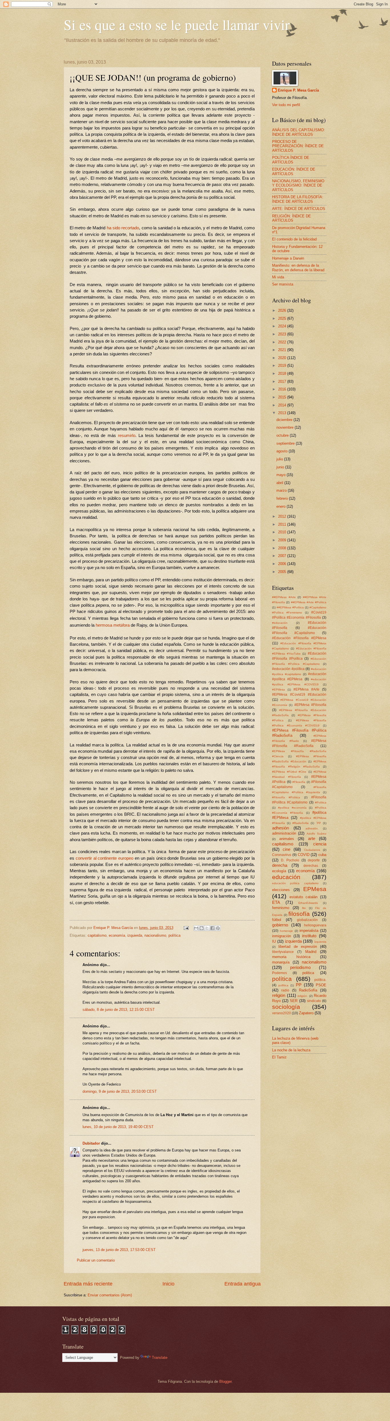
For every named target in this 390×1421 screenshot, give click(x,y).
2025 (282, 318)
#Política (320, 802)
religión (278, 995)
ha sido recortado (123, 228)
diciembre (284, 420)
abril (280, 483)
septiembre (286, 443)
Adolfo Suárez (316, 833)
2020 (282, 358)
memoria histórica (291, 957)
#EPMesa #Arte (306, 689)
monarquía (281, 962)
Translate (159, 1357)
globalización (307, 920)
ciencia (319, 843)
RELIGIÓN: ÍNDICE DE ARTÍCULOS (291, 218)
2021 (282, 350)
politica (308, 973)
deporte (314, 860)
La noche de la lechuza (291, 1050)
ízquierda (320, 941)
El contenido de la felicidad (294, 239)
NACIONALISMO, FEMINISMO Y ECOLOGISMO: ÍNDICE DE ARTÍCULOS (298, 185)
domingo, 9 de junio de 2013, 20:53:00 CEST (120, 1091)
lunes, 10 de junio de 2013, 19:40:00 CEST (118, 1127)
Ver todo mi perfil (286, 105)
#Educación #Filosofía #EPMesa (299, 638)
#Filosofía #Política (286, 797)
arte (311, 838)
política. (320, 979)
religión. (302, 995)
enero (281, 506)
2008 (282, 548)
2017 (282, 381)
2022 (282, 342)
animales (286, 839)
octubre (283, 435)
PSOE (321, 985)
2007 (282, 556)
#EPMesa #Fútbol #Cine (289, 771)
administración (284, 833)
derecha (279, 865)
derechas (310, 865)
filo (304, 908)
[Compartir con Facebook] (212, 928)
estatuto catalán (303, 897)
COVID (303, 855)
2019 (282, 365)
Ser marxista (282, 284)
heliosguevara (315, 925)
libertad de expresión (297, 946)
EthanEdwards (308, 902)
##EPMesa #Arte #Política (309, 602)
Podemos (279, 973)
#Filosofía (298, 782)
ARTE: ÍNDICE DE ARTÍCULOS (298, 209)
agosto (282, 451)
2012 (282, 516)
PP (298, 984)
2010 (282, 532)
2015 (282, 397)
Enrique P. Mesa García (298, 90)
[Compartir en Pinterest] (218, 928)
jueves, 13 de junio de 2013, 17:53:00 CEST (119, 1250)
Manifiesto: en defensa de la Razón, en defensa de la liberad (298, 267)
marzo (282, 490)
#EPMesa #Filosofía (310, 705)
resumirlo (126, 435)
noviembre (285, 427)
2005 (282, 572)
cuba (322, 855)
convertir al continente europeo (104, 858)
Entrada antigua (242, 1284)
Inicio (168, 1284)
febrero (282, 498)
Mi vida (278, 277)
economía (117, 935)
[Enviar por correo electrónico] (196, 928)
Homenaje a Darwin (288, 258)
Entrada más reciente (88, 1284)
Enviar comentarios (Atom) (110, 1295)
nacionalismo (155, 935)
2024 (282, 326)
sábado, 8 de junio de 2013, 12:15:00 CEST (119, 1009)
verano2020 (281, 1013)
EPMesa (314, 889)
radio (285, 990)
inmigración (281, 936)
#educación (280, 622)
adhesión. (312, 828)
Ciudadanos (312, 849)
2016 (282, 389)
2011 (282, 524)
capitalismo (97, 935)
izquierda (134, 935)
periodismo (300, 967)
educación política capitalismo (295, 883)
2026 (282, 310)
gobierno (280, 924)
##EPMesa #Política (290, 607)
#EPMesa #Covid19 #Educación (299, 694)
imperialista (308, 930)
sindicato (314, 1001)
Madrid (310, 952)
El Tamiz (279, 1057)
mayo (281, 475)
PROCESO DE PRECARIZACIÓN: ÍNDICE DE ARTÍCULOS (298, 146)
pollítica (283, 985)
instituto (309, 935)
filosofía (299, 913)
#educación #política (288, 669)
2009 (282, 540)
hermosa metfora (113, 625)
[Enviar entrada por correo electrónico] (186, 928)
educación (286, 877)
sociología (286, 1006)
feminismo (280, 908)
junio (280, 467)
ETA (276, 902)
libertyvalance (283, 952)
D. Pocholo (290, 860)
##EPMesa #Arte (284, 597)
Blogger (225, 1381)
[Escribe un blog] (201, 928)
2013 (282, 413)
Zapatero (306, 1013)
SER (293, 1001)
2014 (282, 405)
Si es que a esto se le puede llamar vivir (177, 24)
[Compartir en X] (207, 928)
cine (286, 849)
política (174, 935)
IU (274, 941)
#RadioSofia (300, 823)
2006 (282, 564)
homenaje (286, 930)
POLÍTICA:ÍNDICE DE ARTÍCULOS (290, 159)
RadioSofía (308, 990)
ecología (279, 871)
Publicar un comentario (96, 1260)
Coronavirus (281, 855)
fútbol (276, 920)
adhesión (280, 827)
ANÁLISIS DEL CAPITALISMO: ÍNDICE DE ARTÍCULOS (298, 132)
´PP (318, 823)
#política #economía (292, 807)
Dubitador (91, 1143)
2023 (282, 334)
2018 (282, 373)
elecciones (281, 890)
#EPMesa (278, 689)
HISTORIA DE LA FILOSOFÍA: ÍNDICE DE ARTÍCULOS (297, 199)
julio (280, 459)
